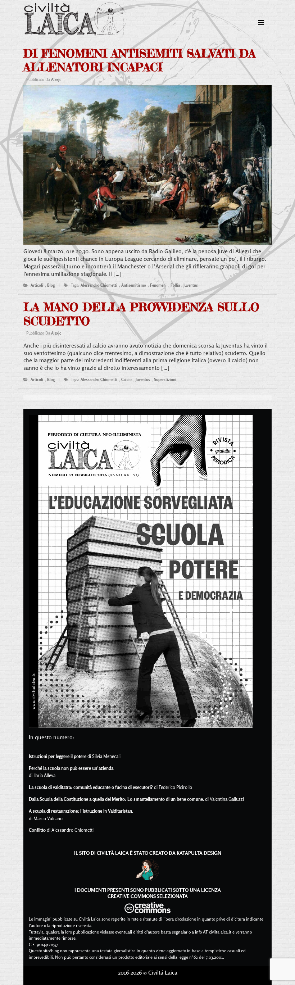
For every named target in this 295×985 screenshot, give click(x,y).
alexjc (56, 79)
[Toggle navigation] (261, 22)
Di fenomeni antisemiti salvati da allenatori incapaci (139, 60)
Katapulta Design (199, 853)
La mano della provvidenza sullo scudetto (141, 314)
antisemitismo (133, 285)
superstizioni (165, 379)
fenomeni (158, 285)
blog (51, 285)
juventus (190, 285)
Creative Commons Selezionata (148, 896)
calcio (126, 379)
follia (175, 285)
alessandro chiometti (99, 285)
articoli (37, 285)
